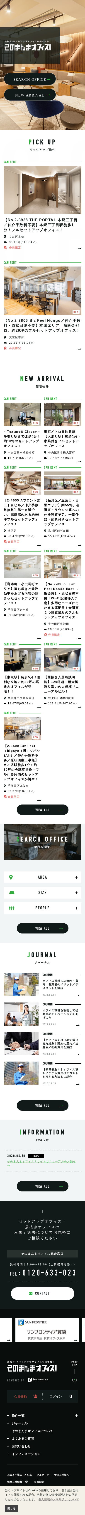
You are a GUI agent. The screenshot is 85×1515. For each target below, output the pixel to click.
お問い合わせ (21, 1446)
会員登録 (20, 1396)
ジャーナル (20, 1423)
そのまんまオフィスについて (32, 1431)
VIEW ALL (42, 810)
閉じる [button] (11, 1508)
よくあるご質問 (23, 1438)
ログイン (55, 1396)
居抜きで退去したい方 (19, 1475)
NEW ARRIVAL (29, 95)
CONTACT (42, 1293)
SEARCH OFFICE (29, 79)
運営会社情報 (14, 1482)
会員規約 (39, 1482)
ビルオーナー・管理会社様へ (53, 1475)
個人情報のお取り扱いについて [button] (59, 1499)
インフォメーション (26, 1454)
